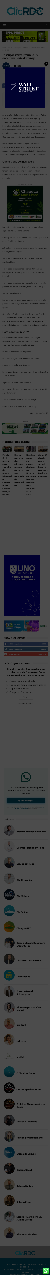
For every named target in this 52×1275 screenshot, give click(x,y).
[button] (46, 64)
